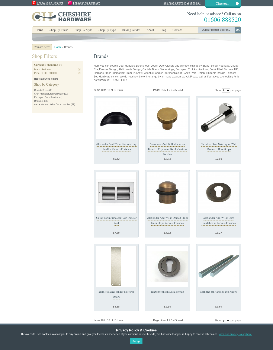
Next (180, 90)
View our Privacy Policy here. (235, 334)
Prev (164, 90)
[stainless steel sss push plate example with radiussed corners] (116, 266)
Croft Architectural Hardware (49, 93)
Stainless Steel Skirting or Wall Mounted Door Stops (219, 146)
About (150, 30)
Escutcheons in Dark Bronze (167, 291)
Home (39, 30)
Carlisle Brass (41, 90)
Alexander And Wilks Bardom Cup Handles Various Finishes (116, 146)
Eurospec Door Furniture (47, 97)
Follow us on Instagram (86, 2)
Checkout (222, 3)
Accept (136, 341)
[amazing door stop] (218, 118)
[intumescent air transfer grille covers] (116, 192)
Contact (177, 30)
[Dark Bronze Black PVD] (218, 192)
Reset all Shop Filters (46, 78)
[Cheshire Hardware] (61, 17)
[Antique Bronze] (167, 118)
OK (238, 29)
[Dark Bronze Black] (116, 118)
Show (218, 90)
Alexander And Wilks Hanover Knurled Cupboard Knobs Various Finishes (167, 149)
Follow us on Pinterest (50, 2)
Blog (163, 30)
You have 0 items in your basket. (182, 2)
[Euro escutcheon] (167, 266)
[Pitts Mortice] (218, 266)
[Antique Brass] (167, 192)
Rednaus (39, 101)
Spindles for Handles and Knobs (218, 291)
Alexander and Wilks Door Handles (52, 104)
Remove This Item (79, 69)
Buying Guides (131, 30)
